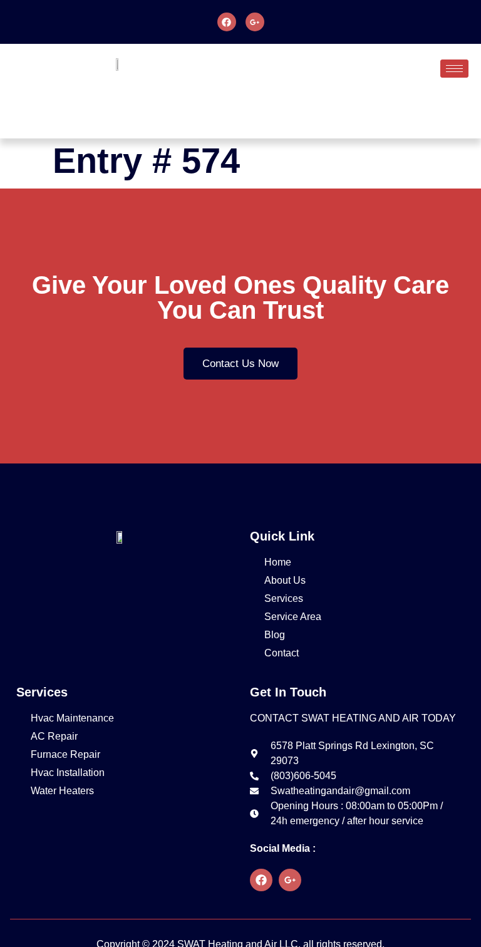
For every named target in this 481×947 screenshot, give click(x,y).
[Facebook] (226, 22)
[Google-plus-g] (255, 22)
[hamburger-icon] (454, 69)
